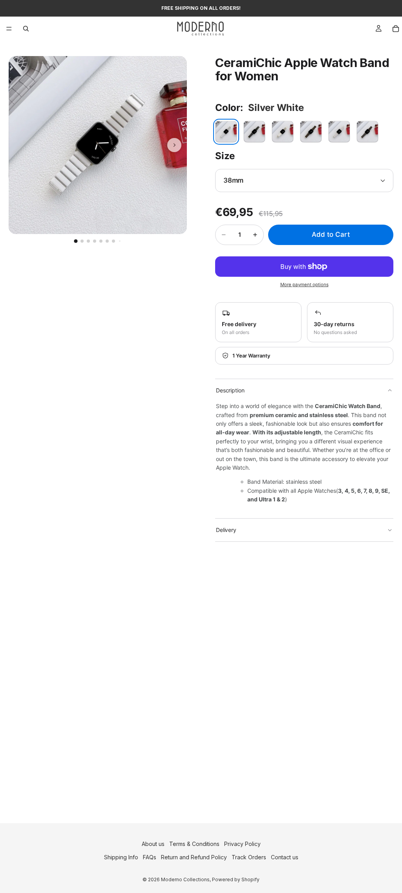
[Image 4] (94, 241)
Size (225, 156)
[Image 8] (120, 241)
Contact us (284, 857)
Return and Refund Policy (194, 857)
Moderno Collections (185, 879)
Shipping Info (121, 857)
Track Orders (249, 857)
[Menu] (9, 29)
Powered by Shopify (235, 879)
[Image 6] (107, 241)
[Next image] (174, 145)
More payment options (304, 284)
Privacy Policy (242, 843)
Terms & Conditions (194, 843)
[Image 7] (113, 241)
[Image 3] (88, 241)
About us (153, 843)
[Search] (26, 28)
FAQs (149, 857)
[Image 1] (75, 241)
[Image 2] (82, 241)
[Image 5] (100, 241)
